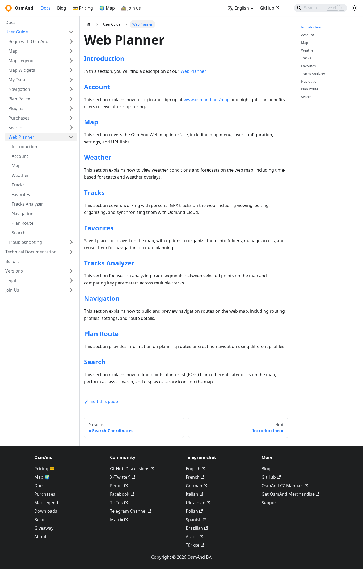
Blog (61, 8)
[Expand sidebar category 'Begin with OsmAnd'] (71, 41)
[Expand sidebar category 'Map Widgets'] (71, 70)
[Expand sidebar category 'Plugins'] (71, 108)
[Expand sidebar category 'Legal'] (71, 280)
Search (94, 361)
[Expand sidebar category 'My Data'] (71, 79)
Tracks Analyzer (109, 262)
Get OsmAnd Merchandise (288, 494)
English (193, 469)
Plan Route (101, 333)
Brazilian (194, 528)
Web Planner (192, 71)
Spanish (194, 520)
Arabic (192, 537)
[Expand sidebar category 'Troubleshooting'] (71, 242)
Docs (46, 8)
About (40, 537)
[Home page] (89, 24)
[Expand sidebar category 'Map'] (71, 51)
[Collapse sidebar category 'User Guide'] (71, 32)
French (193, 477)
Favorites (98, 227)
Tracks (94, 192)
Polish (192, 511)
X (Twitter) (120, 477)
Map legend (46, 503)
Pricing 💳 (44, 469)
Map (91, 121)
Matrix (116, 520)
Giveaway (43, 528)
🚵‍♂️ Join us (131, 8)
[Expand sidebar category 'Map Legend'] (71, 60)
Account (97, 86)
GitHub (267, 8)
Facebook (119, 494)
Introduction (104, 58)
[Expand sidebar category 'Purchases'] (71, 118)
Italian (192, 494)
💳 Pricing (83, 8)
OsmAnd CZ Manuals (282, 486)
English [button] (241, 8)
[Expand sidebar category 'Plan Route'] (71, 99)
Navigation (102, 298)
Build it (41, 520)
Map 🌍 (42, 477)
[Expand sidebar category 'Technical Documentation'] (71, 252)
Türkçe (192, 545)
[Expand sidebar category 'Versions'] (71, 271)
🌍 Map (107, 8)
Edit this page (104, 401)
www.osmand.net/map (207, 100)
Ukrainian (195, 503)
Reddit (116, 486)
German (194, 486)
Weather (97, 157)
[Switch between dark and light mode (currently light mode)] (354, 8)
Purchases (44, 494)
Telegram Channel (128, 511)
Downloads (45, 511)
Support (269, 503)
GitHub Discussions (129, 469)
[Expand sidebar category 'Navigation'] (71, 89)
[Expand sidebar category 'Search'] (71, 127)
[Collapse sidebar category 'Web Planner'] (71, 137)
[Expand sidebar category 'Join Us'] (71, 290)
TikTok (116, 503)
